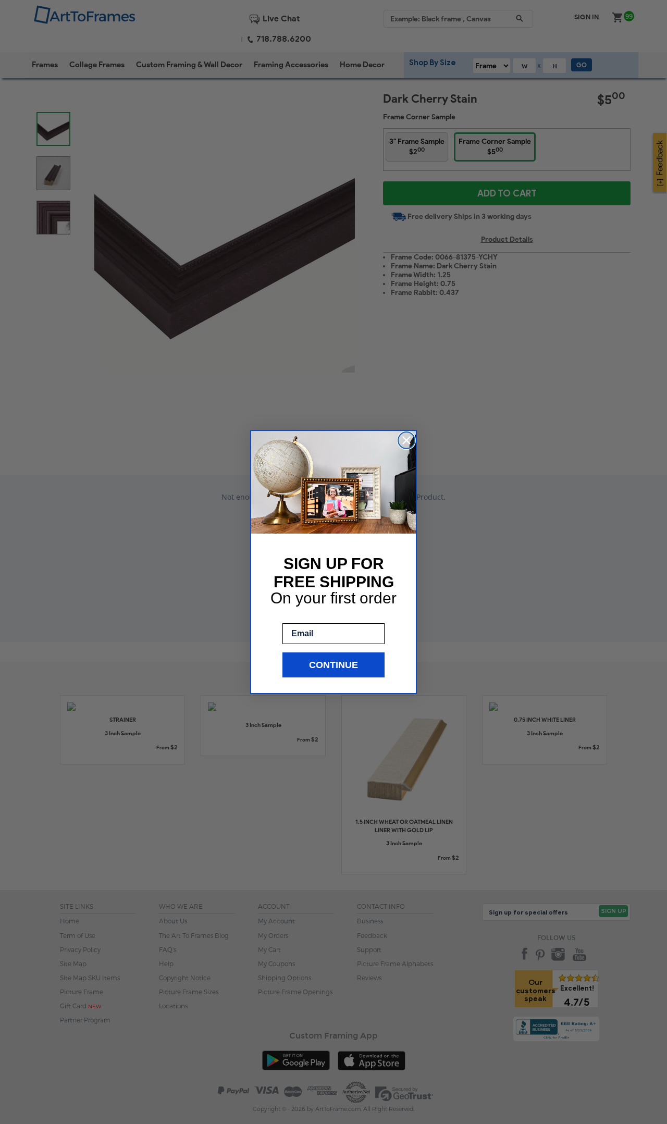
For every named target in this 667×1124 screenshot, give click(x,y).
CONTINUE (333, 665)
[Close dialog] (406, 440)
